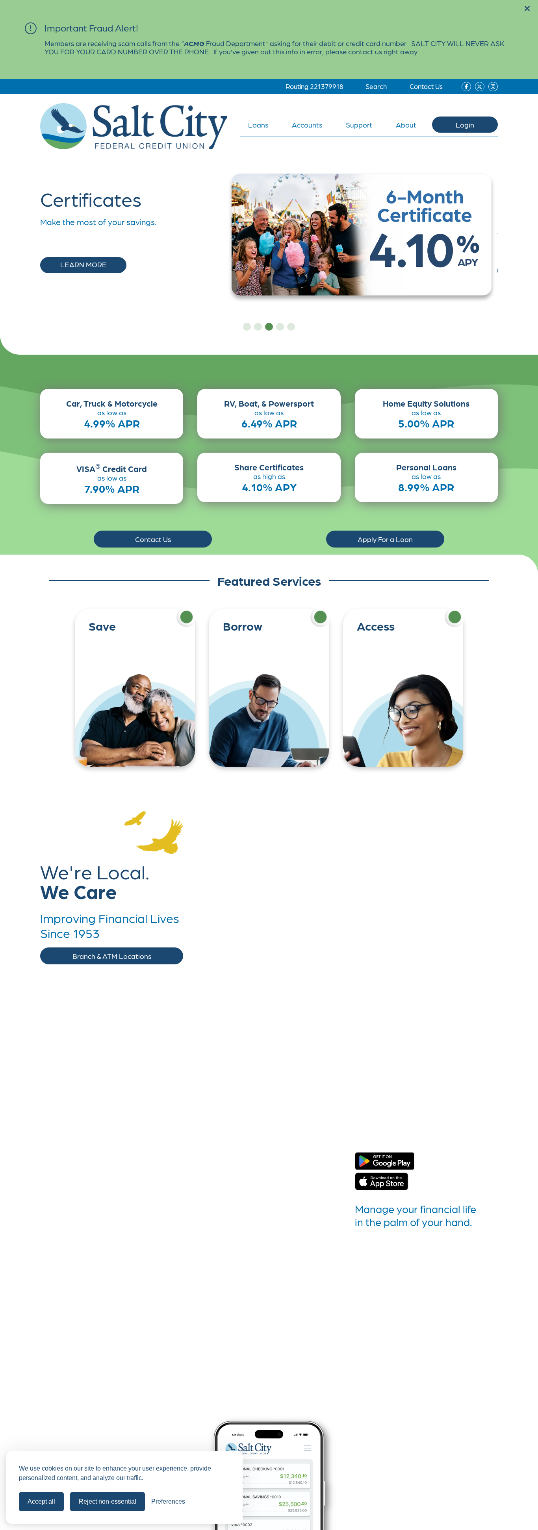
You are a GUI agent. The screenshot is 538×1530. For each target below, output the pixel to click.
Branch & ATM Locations (111, 956)
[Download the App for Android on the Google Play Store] (385, 1161)
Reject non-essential (107, 1501)
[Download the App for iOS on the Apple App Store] (381, 1182)
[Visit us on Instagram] (493, 86)
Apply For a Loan (385, 539)
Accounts (307, 124)
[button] (527, 8)
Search (376, 86)
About (406, 124)
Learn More (83, 264)
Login (465, 124)
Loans (258, 124)
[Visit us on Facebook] (466, 86)
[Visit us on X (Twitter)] (479, 86)
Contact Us (426, 86)
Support (359, 124)
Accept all (41, 1501)
